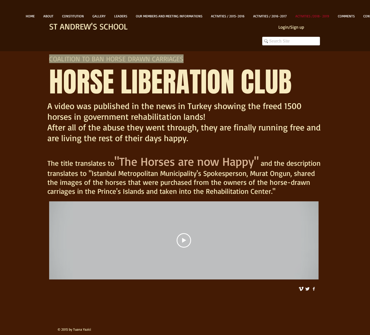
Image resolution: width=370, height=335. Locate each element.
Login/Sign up (291, 27)
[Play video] (184, 240)
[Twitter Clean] (307, 288)
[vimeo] (301, 288)
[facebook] (313, 288)
